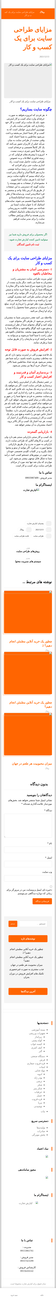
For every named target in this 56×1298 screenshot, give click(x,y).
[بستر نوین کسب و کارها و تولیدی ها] (47, 4)
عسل (39, 1095)
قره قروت (37, 1099)
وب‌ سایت (47, 872)
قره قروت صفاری (36, 1063)
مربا (40, 1102)
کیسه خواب (36, 1044)
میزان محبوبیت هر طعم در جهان (27, 965)
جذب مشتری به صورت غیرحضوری (26, 969)
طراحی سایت (38, 536)
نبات (43, 1111)
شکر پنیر (37, 1088)
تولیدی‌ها (41, 1127)
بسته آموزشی (38, 1029)
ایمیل (48, 857)
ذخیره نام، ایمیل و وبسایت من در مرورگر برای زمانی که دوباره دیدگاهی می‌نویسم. (29, 892)
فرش (42, 1060)
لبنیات (42, 1067)
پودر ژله (38, 1077)
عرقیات (38, 1092)
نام (49, 843)
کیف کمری (36, 1047)
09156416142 (26, 1271)
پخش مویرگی (38, 1134)
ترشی (39, 1081)
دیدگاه (48, 810)
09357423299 (26, 1261)
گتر (40, 1051)
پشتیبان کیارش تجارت (35, 523)
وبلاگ (22, 530)
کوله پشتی (37, 1040)
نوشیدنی (38, 1106)
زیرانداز (38, 1037)
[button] (26, 1250)
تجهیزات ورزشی (37, 1033)
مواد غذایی (40, 1070)
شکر (39, 1085)
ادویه (39, 1074)
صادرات (41, 1131)
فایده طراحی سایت (21, 536)
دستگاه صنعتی (38, 1056)
